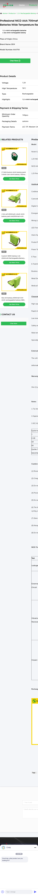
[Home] (8, 5)
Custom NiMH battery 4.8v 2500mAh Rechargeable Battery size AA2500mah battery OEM (13, 258)
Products (33, 5)
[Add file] (2, 892)
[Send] (35, 892)
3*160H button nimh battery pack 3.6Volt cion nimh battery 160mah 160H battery (14, 174)
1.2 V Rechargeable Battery (26, 13)
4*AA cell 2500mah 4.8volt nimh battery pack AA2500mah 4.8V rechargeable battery (13, 216)
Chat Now (14, 61)
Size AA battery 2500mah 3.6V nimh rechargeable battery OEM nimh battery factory (13, 300)
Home (22, 5)
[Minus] (35, 847)
